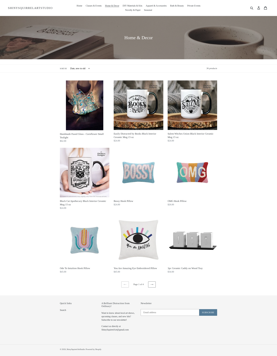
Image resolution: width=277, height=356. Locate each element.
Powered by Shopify (93, 349)
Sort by (63, 69)
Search (63, 310)
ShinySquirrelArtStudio (30, 8)
